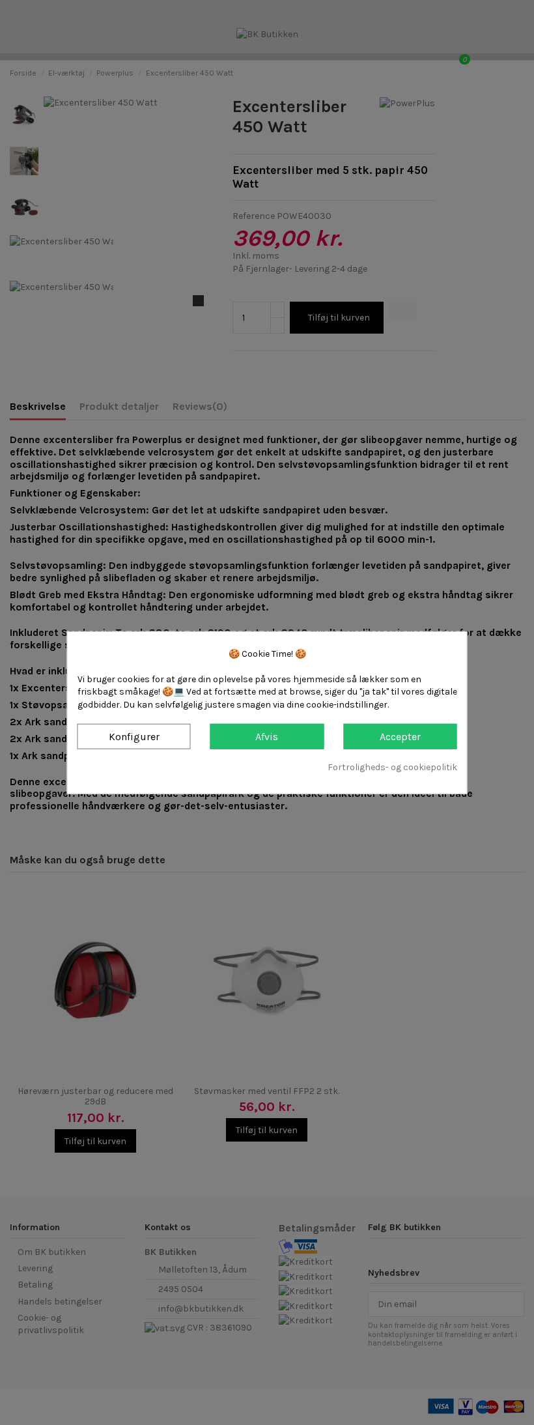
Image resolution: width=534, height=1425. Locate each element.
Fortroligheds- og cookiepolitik (392, 767)
